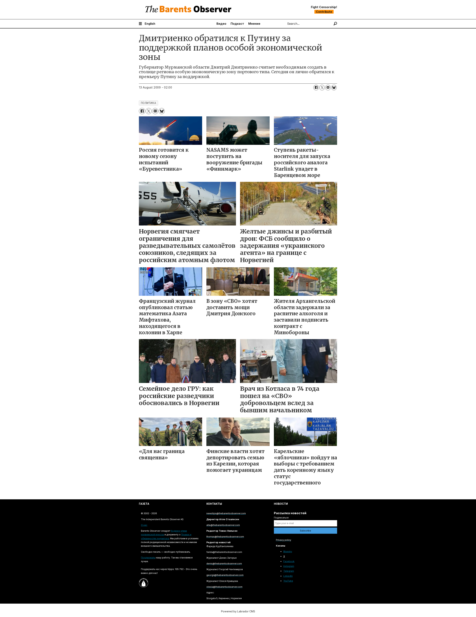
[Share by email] (328, 87)
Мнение (254, 23)
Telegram (288, 571)
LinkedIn (288, 576)
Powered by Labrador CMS (238, 611)
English (150, 23)
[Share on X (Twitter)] (322, 87)
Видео (221, 23)
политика (148, 103)
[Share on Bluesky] (334, 87)
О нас (144, 525)
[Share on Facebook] (316, 87)
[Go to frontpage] (189, 9)
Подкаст (237, 23)
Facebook (289, 561)
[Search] (335, 23)
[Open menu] (140, 23)
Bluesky (287, 551)
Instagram (288, 566)
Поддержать (148, 557)
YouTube (288, 580)
